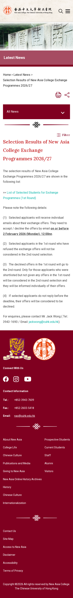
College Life (10, 447)
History (7, 487)
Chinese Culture (12, 455)
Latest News (21, 75)
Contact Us (9, 531)
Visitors (49, 471)
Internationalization (14, 502)
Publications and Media (16, 463)
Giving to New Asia (14, 471)
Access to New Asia (14, 546)
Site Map (8, 538)
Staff (48, 455)
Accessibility (10, 562)
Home (7, 75)
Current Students (55, 447)
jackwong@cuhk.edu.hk (44, 322)
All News (13, 111)
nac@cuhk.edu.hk (24, 415)
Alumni (49, 463)
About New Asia (12, 439)
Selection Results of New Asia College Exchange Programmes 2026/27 (35, 82)
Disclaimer (9, 554)
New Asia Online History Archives (22, 479)
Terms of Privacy (13, 570)
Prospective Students (57, 439)
